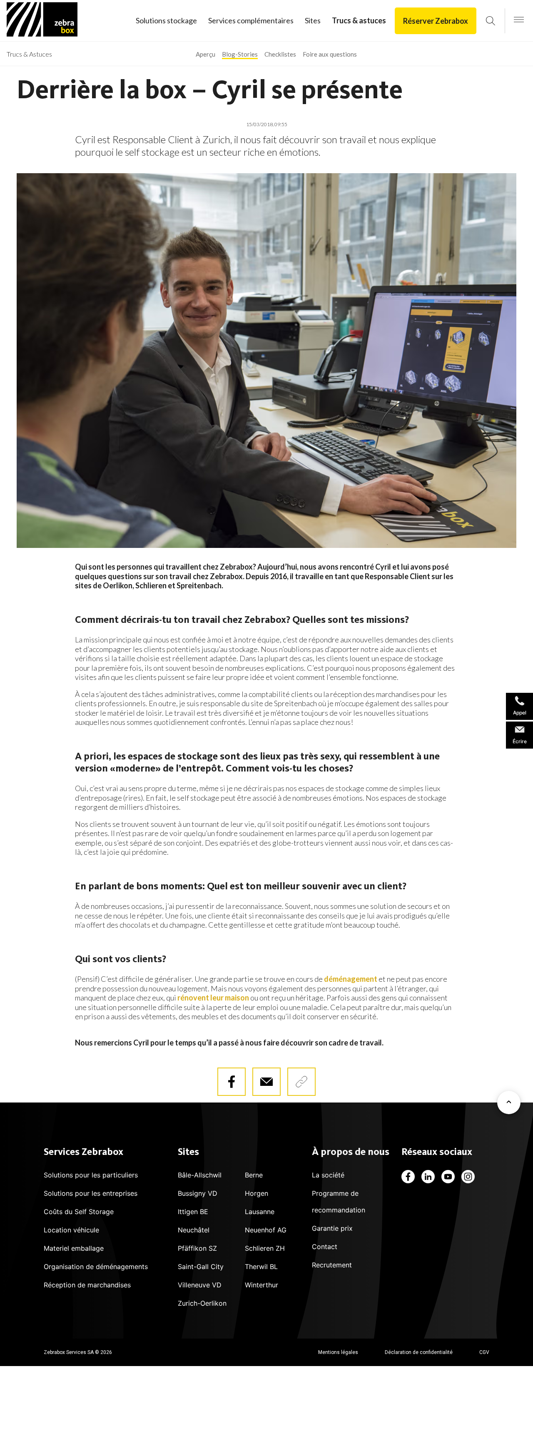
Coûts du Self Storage (79, 1211)
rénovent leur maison (213, 997)
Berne (254, 1175)
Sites (313, 20)
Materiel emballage (74, 1248)
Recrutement (332, 1265)
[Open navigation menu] (518, 20)
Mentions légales (338, 1352)
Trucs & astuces (359, 20)
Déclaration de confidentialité (419, 1352)
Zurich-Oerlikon (202, 1303)
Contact (324, 1246)
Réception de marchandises (87, 1285)
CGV (484, 1352)
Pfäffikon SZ (197, 1248)
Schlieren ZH (265, 1248)
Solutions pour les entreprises (90, 1193)
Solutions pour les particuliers (91, 1175)
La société (328, 1175)
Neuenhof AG (265, 1230)
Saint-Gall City (201, 1266)
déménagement (350, 978)
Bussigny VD (197, 1193)
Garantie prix (332, 1228)
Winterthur (261, 1285)
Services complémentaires (251, 20)
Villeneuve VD (200, 1285)
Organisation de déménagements (96, 1266)
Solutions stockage (166, 20)
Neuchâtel (193, 1230)
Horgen (256, 1193)
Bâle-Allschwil (200, 1175)
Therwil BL (261, 1266)
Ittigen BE (193, 1211)
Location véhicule (71, 1230)
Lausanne (259, 1211)
